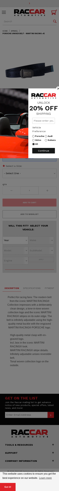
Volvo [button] (39, 140)
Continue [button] (43, 150)
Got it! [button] (7, 487)
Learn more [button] (45, 478)
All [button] (37, 144)
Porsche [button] (40, 136)
